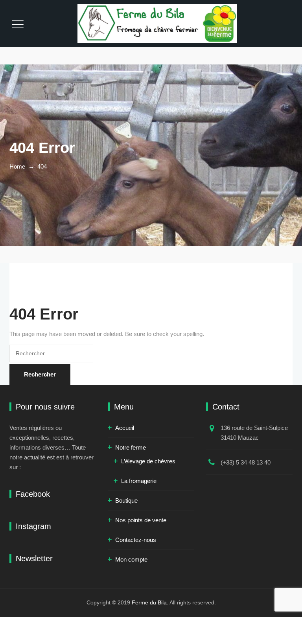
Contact (225, 406)
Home (17, 166)
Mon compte (131, 559)
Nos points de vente (140, 520)
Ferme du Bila (149, 602)
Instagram (33, 526)
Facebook (33, 494)
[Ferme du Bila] (157, 23)
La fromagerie (139, 480)
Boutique (126, 500)
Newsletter (34, 558)
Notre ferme (130, 447)
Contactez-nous (135, 539)
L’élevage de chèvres (148, 461)
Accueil (124, 427)
